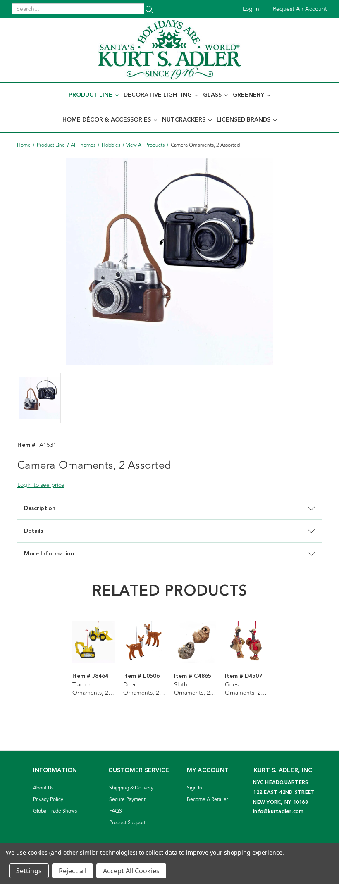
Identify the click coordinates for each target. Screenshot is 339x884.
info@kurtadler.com (278, 811)
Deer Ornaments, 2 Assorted (141, 689)
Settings (29, 870)
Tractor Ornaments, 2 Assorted (90, 689)
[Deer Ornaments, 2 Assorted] (144, 642)
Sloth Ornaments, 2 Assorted (192, 689)
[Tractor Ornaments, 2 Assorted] (93, 642)
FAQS (115, 811)
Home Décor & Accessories (107, 119)
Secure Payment (127, 799)
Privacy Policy (48, 799)
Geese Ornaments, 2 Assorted (243, 689)
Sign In (194, 788)
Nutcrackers (184, 119)
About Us (43, 788)
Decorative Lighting (158, 95)
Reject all (72, 870)
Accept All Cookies (131, 870)
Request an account (300, 9)
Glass (213, 95)
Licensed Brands (244, 119)
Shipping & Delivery (131, 788)
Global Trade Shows (55, 811)
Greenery (249, 95)
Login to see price (40, 485)
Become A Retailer (207, 799)
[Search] (149, 9)
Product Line (91, 95)
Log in (251, 9)
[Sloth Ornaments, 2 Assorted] (195, 642)
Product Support (127, 823)
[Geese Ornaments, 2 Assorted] (246, 642)
